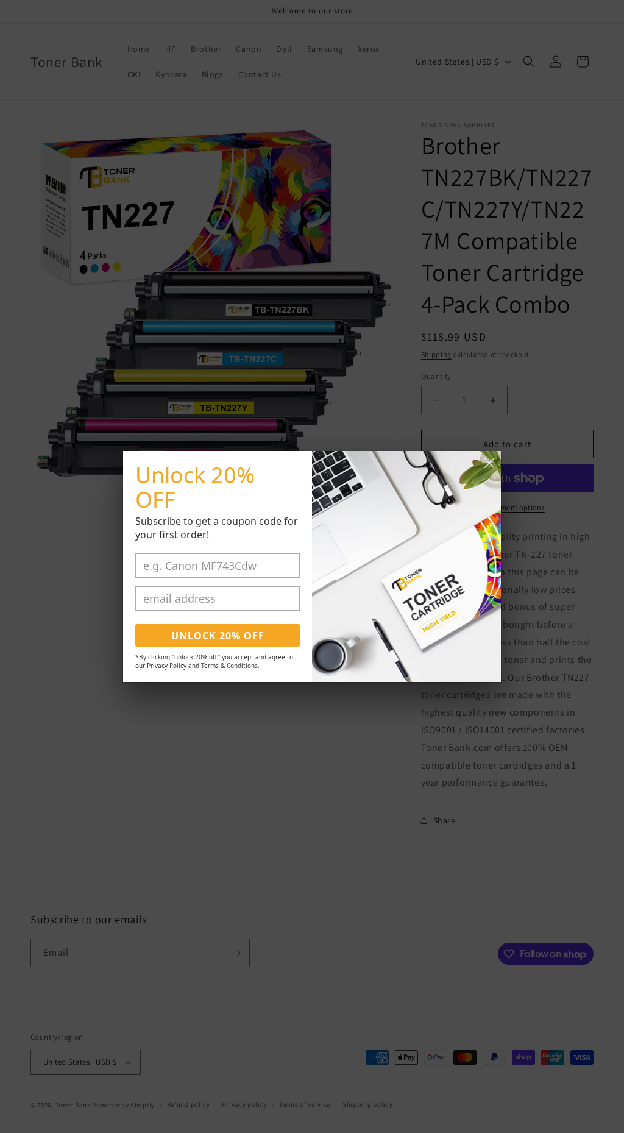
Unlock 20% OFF (217, 635)
